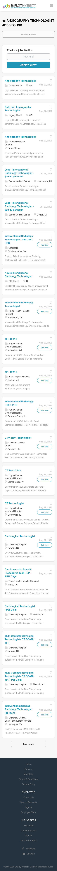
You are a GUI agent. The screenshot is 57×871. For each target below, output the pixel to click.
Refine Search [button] (28, 34)
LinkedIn (31, 853)
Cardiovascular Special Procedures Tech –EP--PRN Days (18, 573)
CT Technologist (14, 503)
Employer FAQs (28, 812)
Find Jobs (28, 825)
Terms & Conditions (28, 779)
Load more (28, 744)
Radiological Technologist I (20, 537)
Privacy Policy (28, 784)
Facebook (30, 848)
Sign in (28, 807)
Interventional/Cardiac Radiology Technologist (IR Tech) (18, 709)
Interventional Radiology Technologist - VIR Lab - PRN (19, 239)
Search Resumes (28, 802)
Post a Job (28, 797)
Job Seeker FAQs (28, 840)
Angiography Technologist (20, 80)
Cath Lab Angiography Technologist (18, 108)
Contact (28, 769)
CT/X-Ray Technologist (18, 437)
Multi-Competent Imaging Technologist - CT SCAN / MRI (19, 639)
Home (28, 763)
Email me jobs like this (20, 50)
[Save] (50, 81)
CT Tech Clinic (13, 470)
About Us (28, 774)
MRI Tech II (11, 338)
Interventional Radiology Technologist (19, 304)
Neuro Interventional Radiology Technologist (18, 274)
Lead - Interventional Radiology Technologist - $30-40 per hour (19, 173)
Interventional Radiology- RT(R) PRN (19, 403)
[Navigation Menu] (51, 5)
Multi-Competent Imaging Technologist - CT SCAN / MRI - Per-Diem (19, 676)
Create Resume (28, 830)
